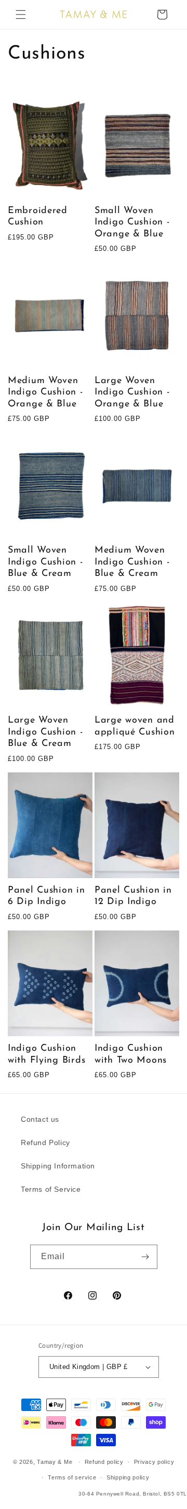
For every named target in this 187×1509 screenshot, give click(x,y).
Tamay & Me (54, 1462)
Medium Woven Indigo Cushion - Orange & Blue (45, 392)
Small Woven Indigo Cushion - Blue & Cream (45, 562)
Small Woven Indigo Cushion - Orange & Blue (132, 222)
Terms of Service (51, 1189)
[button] (20, 14)
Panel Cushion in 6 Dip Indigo (46, 896)
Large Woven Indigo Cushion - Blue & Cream (45, 732)
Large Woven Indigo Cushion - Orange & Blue (132, 392)
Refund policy (104, 1462)
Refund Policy (45, 1142)
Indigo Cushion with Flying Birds (46, 1054)
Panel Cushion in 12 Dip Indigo (133, 896)
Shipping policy (128, 1477)
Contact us (40, 1119)
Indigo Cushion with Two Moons (131, 1054)
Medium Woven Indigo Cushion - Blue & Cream (132, 562)
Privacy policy (154, 1462)
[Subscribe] (145, 1257)
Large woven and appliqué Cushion (135, 726)
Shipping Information (58, 1166)
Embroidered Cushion (38, 217)
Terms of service (72, 1477)
